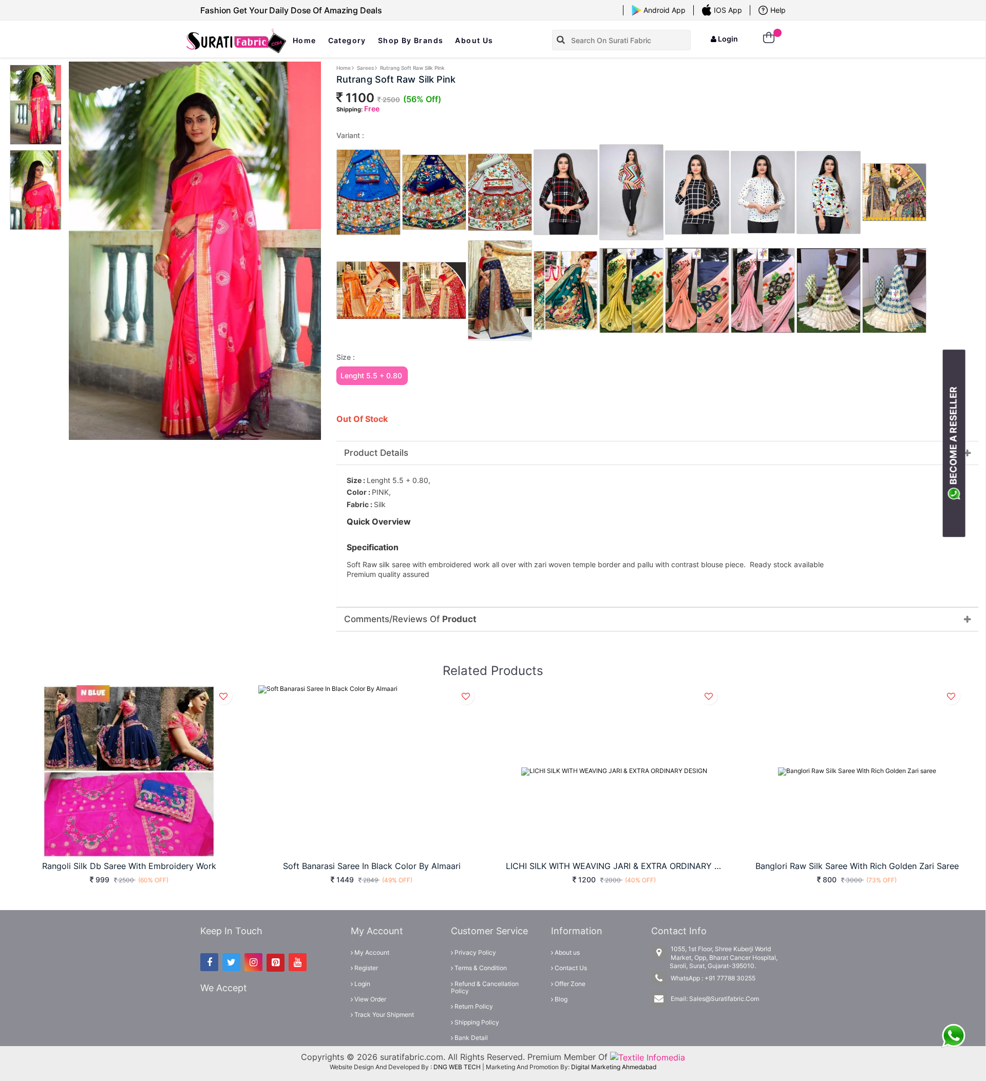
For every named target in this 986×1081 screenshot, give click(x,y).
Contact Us (570, 968)
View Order (369, 999)
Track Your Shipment (383, 1014)
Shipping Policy (476, 1022)
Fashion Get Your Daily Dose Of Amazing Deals (291, 10)
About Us (474, 40)
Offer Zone (569, 984)
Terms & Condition (480, 968)
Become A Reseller (953, 437)
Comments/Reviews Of (410, 619)
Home (304, 40)
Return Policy (473, 1006)
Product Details (376, 453)
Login (727, 38)
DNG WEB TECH (457, 1067)
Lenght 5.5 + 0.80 (371, 375)
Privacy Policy (474, 952)
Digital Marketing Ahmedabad (613, 1067)
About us (566, 952)
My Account (371, 952)
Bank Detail (470, 1037)
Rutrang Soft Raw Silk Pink (412, 68)
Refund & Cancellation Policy (485, 987)
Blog (560, 999)
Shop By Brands (411, 40)
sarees (365, 68)
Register (365, 968)
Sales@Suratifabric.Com (724, 998)
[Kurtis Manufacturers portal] (647, 1057)
